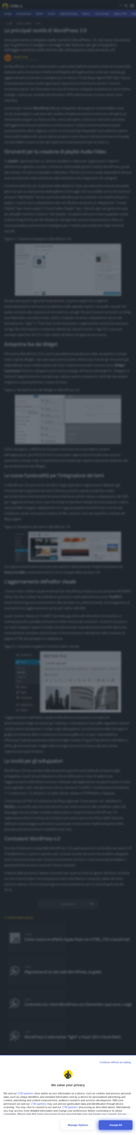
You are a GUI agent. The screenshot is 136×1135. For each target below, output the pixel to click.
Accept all (115, 1125)
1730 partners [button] (25, 1093)
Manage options (78, 1125)
